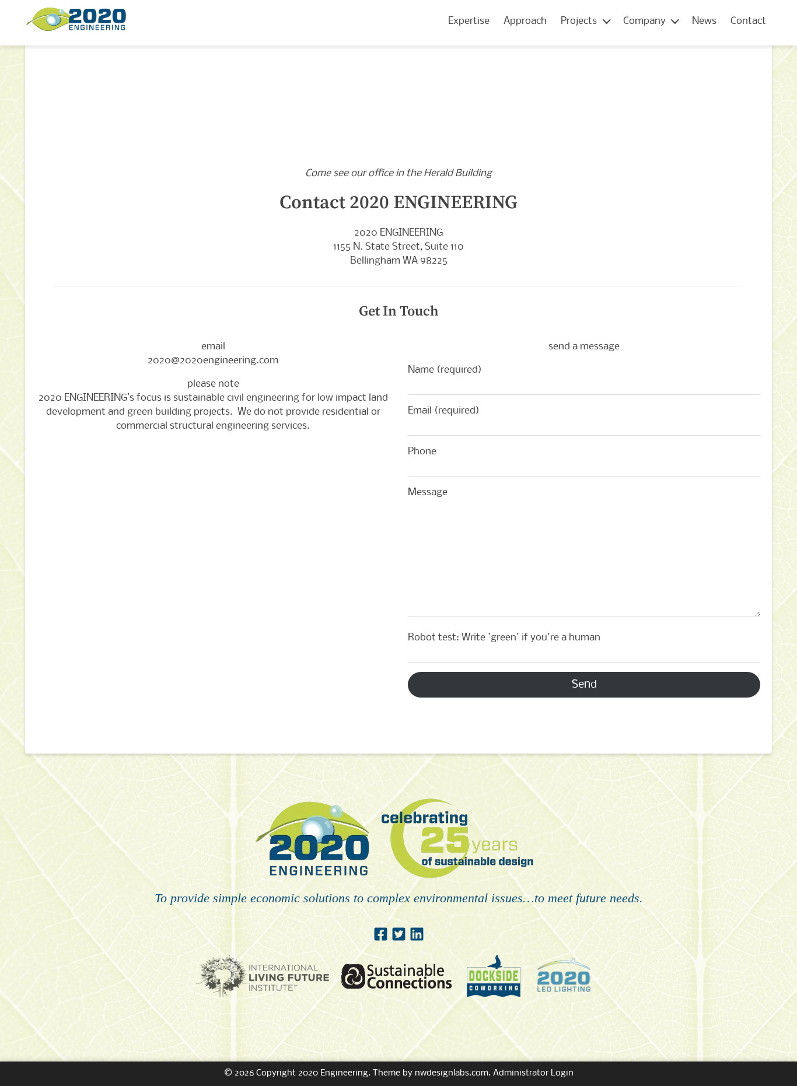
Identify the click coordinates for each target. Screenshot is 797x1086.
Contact (748, 21)
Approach (525, 21)
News (704, 21)
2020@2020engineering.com (213, 360)
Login (562, 1073)
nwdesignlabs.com (451, 1073)
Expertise (469, 21)
